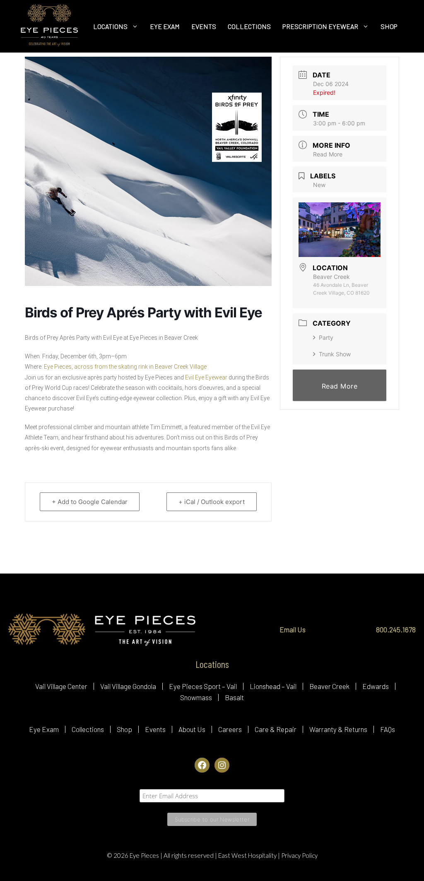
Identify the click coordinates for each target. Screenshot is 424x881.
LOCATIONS (110, 26)
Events (155, 729)
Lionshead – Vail (273, 686)
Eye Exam (44, 729)
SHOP (389, 26)
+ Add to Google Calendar (90, 502)
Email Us (292, 629)
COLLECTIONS (249, 26)
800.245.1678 (396, 629)
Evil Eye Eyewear (206, 377)
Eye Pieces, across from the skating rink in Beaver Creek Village (125, 366)
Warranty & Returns (338, 729)
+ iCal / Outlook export (211, 502)
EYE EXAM (165, 26)
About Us (191, 729)
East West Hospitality (248, 855)
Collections (88, 729)
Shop (124, 729)
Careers (230, 729)
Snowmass (196, 697)
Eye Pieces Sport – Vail (203, 686)
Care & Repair (275, 729)
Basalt (234, 697)
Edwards (375, 686)
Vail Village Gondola (128, 686)
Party (326, 337)
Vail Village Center (61, 686)
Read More (327, 154)
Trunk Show (335, 354)
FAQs (387, 729)
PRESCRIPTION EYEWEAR (320, 26)
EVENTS (203, 26)
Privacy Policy (299, 855)
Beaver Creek (329, 686)
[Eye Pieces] (49, 26)
